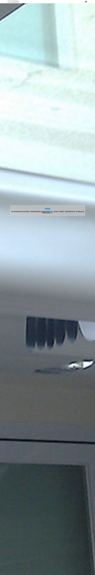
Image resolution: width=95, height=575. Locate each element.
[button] (85, 1)
